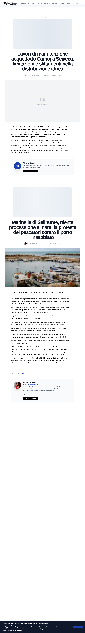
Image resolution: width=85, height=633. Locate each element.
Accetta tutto (78, 627)
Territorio (22, 3)
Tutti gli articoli (30, 170)
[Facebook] (24, 394)
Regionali (39, 3)
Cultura (55, 3)
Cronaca (31, 3)
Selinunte (21, 373)
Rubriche (69, 3)
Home (15, 3)
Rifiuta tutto (58, 627)
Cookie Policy (6, 630)
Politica (47, 3)
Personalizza (67, 627)
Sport (62, 3)
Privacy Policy (18, 630)
